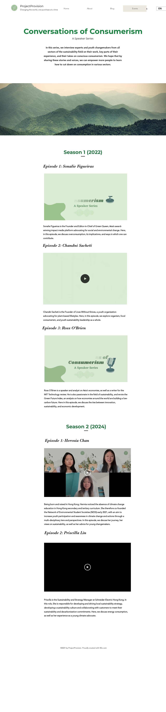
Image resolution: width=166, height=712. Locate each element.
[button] (123, 217)
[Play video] (87, 472)
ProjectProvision (31, 6)
